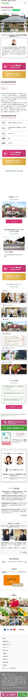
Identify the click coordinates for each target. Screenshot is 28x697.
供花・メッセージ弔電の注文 (9, 668)
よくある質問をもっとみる (14, 407)
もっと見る (14, 221)
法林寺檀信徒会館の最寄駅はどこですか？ (13, 401)
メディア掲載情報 (14, 488)
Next (26, 22)
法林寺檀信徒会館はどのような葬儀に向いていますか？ (13, 387)
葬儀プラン (14, 13)
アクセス (23, 13)
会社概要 (5, 665)
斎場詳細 (5, 13)
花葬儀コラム (6, 659)
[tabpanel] (14, 23)
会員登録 (5, 653)
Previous (2, 22)
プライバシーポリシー (11, 674)
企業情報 (3, 674)
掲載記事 (22, 515)
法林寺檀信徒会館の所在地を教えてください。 (13, 394)
